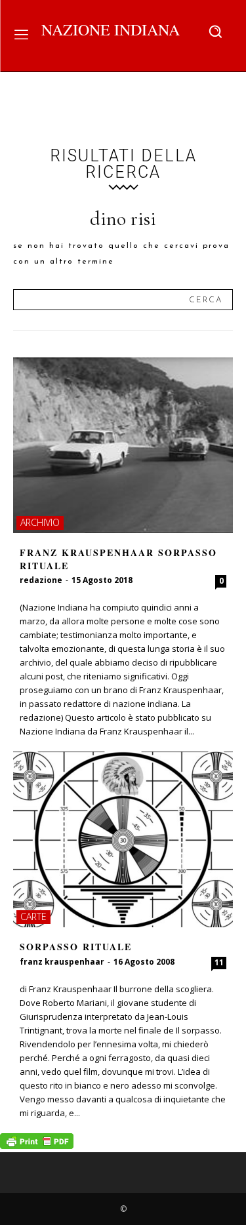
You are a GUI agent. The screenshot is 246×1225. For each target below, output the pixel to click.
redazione (41, 580)
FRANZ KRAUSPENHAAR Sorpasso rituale (118, 559)
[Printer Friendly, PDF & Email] (36, 1145)
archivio (40, 522)
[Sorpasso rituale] (123, 839)
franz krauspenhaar (62, 961)
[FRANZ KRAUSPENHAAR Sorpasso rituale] (123, 445)
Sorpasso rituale (76, 947)
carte (33, 916)
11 (219, 962)
